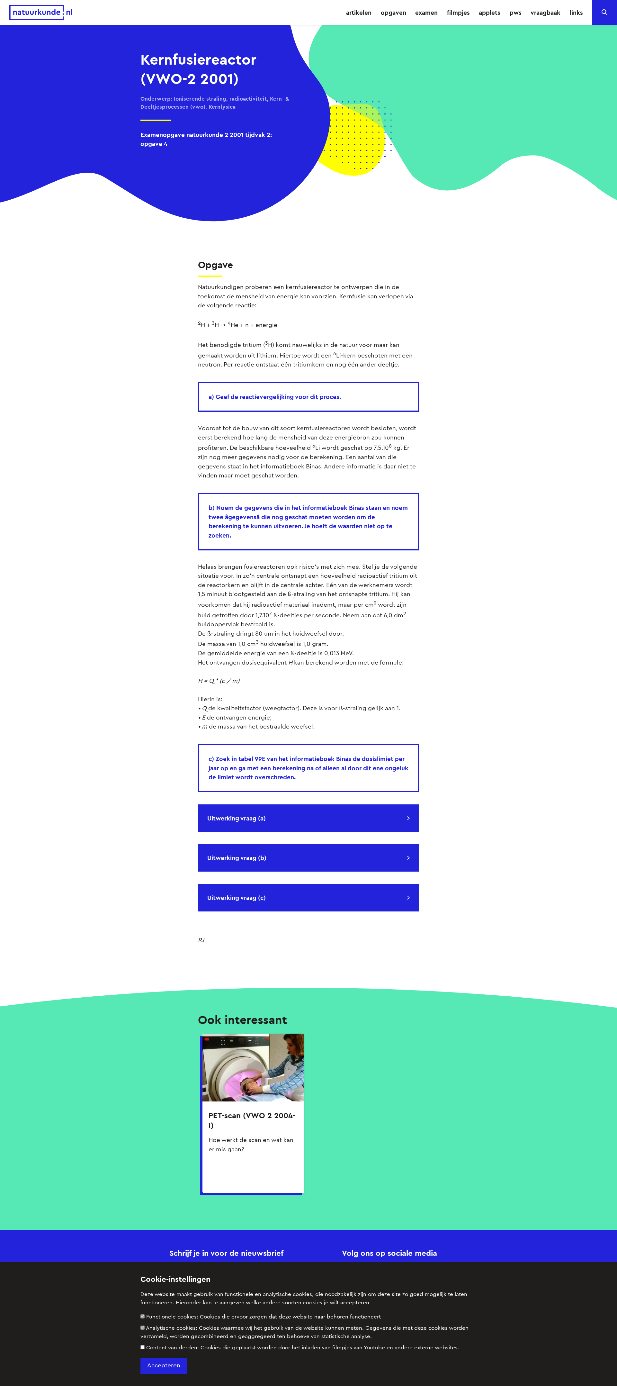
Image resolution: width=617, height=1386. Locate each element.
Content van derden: (302, 1347)
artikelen (358, 12)
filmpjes (458, 12)
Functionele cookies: (263, 1316)
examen (426, 12)
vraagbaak (545, 12)
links (576, 12)
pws (516, 12)
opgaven (393, 12)
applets (489, 12)
